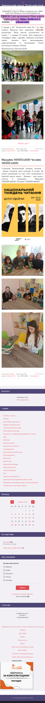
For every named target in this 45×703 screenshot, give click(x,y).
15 (26, 518)
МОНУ (22, 643)
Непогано (9, 573)
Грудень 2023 (22, 502)
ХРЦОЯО (22, 630)
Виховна (11, 149)
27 (19, 525)
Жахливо (9, 580)
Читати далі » (23, 143)
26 (15, 525)
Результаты (16, 594)
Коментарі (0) (34, 150)
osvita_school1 (11, 151)
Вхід (27, 400)
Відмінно (9, 567)
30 (29, 525)
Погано (8, 577)
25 (12, 525)
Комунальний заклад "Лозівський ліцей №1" (22, 7)
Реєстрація (20, 400)
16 (29, 518)
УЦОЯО (22, 637)
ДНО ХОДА (22, 633)
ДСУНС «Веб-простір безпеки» (22, 657)
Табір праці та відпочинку (12, 548)
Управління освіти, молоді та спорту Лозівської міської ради (22, 627)
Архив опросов (27, 594)
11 (12, 518)
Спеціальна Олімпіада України (22, 654)
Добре (8, 570)
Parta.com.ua (22, 640)
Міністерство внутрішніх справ (22, 647)
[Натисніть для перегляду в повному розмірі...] (22, 83)
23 (29, 521)
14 (22, 518)
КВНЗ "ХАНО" (22, 650)
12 (15, 518)
